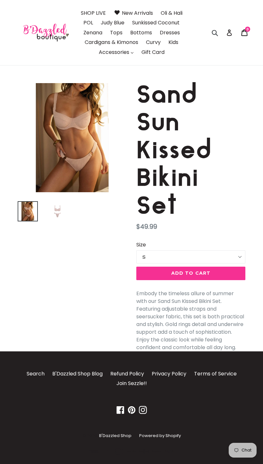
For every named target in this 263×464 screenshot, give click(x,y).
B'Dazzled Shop (115, 436)
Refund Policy (127, 373)
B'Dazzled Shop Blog (77, 373)
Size (141, 244)
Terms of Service (215, 373)
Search (36, 373)
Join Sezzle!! (131, 383)
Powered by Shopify (160, 436)
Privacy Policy (169, 373)
